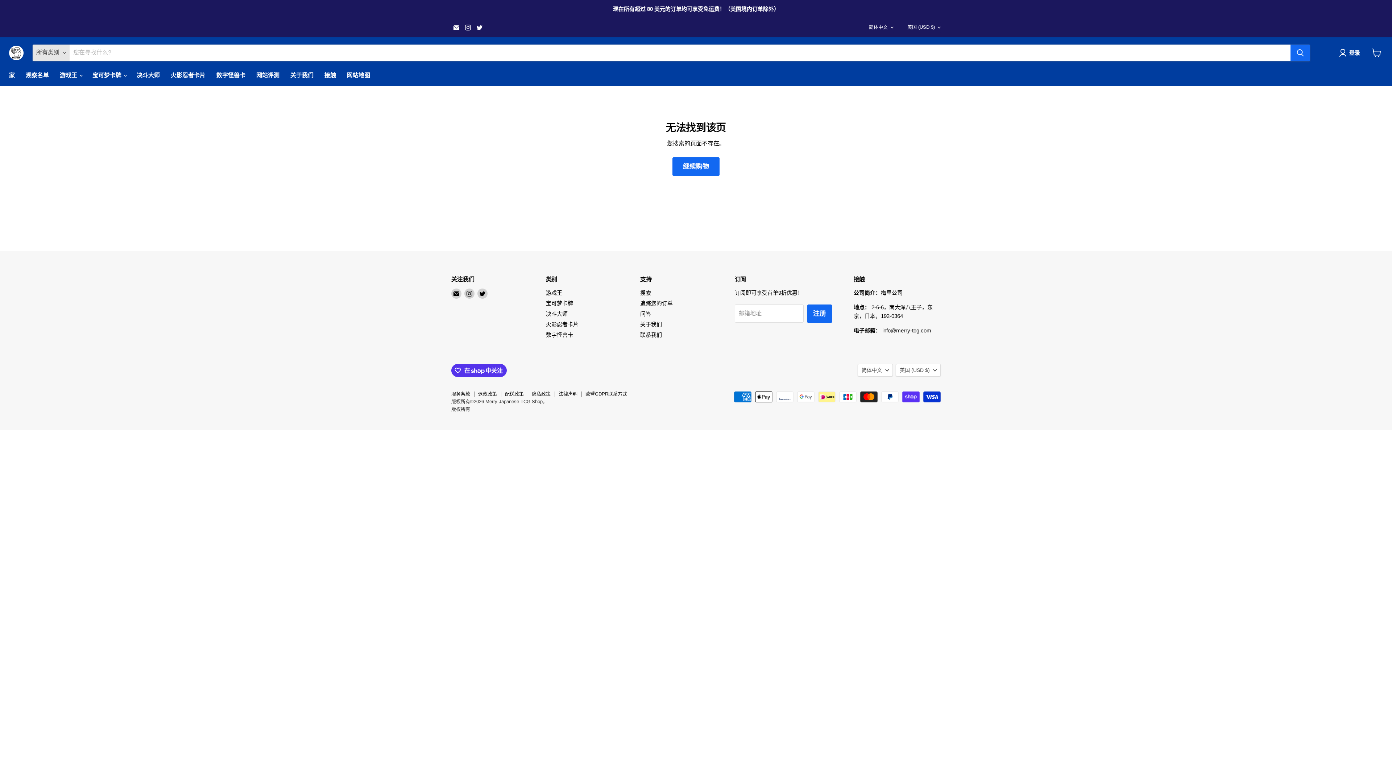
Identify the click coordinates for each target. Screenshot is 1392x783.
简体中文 (878, 27)
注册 (819, 313)
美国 (921, 27)
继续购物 (696, 166)
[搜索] (1300, 53)
